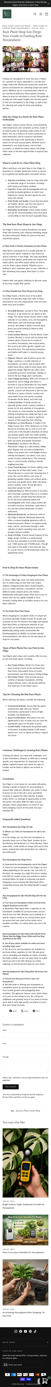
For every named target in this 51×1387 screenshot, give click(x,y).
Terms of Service (23, 1097)
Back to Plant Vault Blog (28, 1110)
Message (5, 1057)
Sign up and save (12, 1351)
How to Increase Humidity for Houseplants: (23, 1252)
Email (4, 1043)
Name (4, 1030)
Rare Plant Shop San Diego (17, 26)
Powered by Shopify (32, 1384)
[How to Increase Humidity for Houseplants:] (25, 1230)
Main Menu (9, 1342)
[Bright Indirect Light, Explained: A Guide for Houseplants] (25, 1163)
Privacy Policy (8, 1097)
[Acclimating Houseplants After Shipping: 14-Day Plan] (25, 1282)
